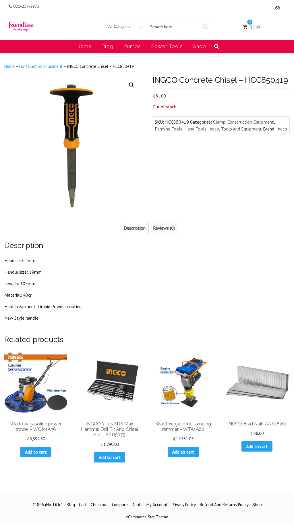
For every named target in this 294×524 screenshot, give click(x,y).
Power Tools (167, 46)
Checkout (99, 504)
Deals (137, 504)
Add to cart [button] (36, 452)
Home (84, 46)
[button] (131, 85)
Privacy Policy (184, 504)
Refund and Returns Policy (224, 504)
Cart (83, 504)
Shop (199, 46)
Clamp (219, 122)
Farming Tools (168, 129)
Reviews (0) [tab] (164, 228)
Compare (120, 504)
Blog (107, 46)
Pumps (132, 46)
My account (157, 504)
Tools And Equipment (241, 129)
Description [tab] (135, 228)
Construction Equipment (41, 66)
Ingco (213, 129)
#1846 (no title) (47, 504)
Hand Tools (195, 129)
